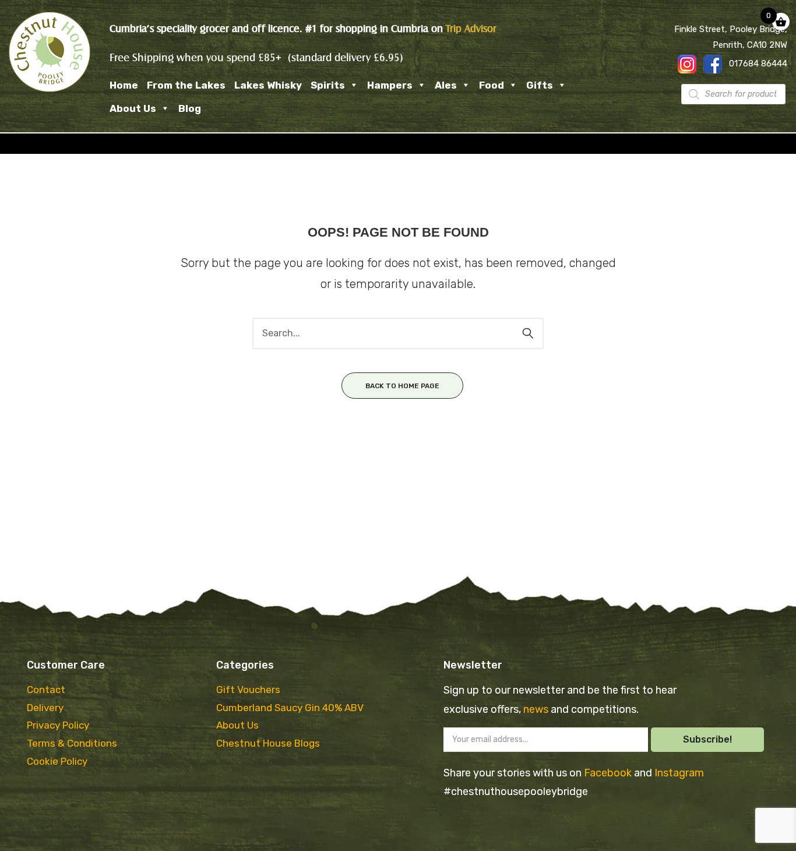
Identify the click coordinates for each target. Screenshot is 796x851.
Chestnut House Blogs (268, 743)
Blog (189, 108)
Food (491, 85)
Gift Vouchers (248, 689)
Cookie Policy (57, 761)
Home (124, 85)
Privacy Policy (58, 725)
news (537, 709)
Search (528, 333)
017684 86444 (758, 63)
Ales (446, 85)
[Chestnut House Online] (49, 52)
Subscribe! (707, 739)
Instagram (679, 772)
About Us (133, 108)
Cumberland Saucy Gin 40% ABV (290, 707)
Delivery (45, 707)
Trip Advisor (471, 29)
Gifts (539, 85)
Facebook (609, 772)
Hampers (390, 85)
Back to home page (402, 386)
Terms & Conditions (72, 743)
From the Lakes (186, 85)
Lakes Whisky (268, 85)
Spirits (328, 85)
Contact (46, 689)
